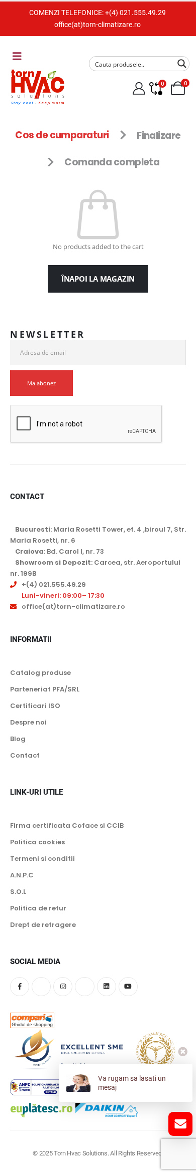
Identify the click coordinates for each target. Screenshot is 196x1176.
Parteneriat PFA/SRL (44, 689)
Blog (18, 739)
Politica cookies (37, 842)
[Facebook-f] (19, 986)
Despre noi (28, 722)
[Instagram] (62, 986)
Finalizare (158, 135)
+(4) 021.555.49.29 (135, 13)
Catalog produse (40, 672)
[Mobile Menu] (17, 56)
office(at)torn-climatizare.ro (97, 25)
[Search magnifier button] (182, 64)
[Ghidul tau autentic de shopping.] (32, 1013)
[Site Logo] (37, 87)
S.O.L (18, 891)
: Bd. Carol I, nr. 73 (59, 551)
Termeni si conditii (42, 858)
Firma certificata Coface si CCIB (67, 825)
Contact (25, 755)
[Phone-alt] (84, 986)
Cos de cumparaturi (62, 135)
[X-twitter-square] (41, 986)
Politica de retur (38, 908)
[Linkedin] (106, 986)
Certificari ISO (35, 706)
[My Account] (139, 88)
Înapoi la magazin (98, 279)
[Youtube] (128, 986)
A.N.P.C (22, 875)
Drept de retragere (43, 924)
